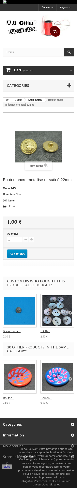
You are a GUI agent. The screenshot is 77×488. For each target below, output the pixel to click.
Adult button (35, 100)
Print (12, 206)
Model (6, 188)
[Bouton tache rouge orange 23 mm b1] (20, 377)
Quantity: (12, 233)
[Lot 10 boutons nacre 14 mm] (57, 310)
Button (18, 100)
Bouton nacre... (12, 331)
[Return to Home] (7, 100)
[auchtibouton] (38, 26)
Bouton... (8, 398)
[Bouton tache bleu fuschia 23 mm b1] (57, 377)
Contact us (47, 7)
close (7, 466)
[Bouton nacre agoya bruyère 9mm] (20, 310)
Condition (9, 194)
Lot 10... (45, 331)
